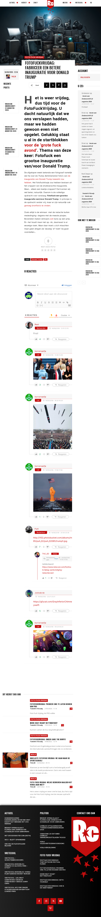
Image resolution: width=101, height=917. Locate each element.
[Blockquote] (60, 302)
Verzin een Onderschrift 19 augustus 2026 (11, 173)
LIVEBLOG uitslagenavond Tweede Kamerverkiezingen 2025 (52, 828)
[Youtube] (60, 901)
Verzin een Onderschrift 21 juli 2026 (92, 262)
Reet (37, 324)
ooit (51, 219)
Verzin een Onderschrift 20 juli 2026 (92, 273)
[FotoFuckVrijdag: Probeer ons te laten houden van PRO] (15, 706)
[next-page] (83, 282)
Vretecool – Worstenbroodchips (14, 859)
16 (71, 741)
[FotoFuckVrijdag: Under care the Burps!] (15, 741)
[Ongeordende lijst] (56, 302)
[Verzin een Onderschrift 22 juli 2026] (81, 251)
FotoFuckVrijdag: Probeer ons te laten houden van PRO (51, 705)
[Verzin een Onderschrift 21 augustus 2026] (11, 119)
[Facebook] (46, 85)
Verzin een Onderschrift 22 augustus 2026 (10, 107)
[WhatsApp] (64, 85)
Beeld (33, 754)
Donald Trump (37, 259)
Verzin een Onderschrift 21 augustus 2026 (11, 129)
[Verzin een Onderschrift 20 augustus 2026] (11, 140)
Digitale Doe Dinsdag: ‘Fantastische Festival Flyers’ (50, 862)
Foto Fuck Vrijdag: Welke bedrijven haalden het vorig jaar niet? (51, 783)
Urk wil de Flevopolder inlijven (15, 845)
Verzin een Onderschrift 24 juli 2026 (92, 229)
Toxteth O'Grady (36, 709)
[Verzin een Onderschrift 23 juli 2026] (81, 240)
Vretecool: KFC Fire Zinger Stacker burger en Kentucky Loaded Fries (17, 889)
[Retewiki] (50, 908)
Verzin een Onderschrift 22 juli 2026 (92, 251)
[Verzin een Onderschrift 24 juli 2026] (81, 229)
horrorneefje (40, 351)
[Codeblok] (63, 302)
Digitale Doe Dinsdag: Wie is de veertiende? (52, 887)
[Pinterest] (58, 85)
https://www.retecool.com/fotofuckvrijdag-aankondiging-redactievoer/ (56, 570)
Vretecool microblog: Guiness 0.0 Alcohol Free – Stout (16, 866)
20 (71, 709)
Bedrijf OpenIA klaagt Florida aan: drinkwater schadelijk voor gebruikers (17, 829)
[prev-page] (79, 282)
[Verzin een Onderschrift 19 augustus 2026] (11, 163)
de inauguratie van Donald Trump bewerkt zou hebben (47, 179)
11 (71, 787)
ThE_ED (13, 76)
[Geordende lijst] (52, 302)
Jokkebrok (40, 593)
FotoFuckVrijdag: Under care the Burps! (48, 739)
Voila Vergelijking (48, 847)
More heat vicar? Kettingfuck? (43, 722)
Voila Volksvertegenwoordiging (52, 842)
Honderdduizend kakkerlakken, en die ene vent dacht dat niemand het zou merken (17, 821)
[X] (52, 85)
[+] (41, 305)
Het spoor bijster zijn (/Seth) (18, 836)
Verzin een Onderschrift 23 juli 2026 (92, 240)
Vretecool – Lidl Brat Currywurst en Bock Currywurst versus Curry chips (16, 880)
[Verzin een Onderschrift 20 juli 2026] (81, 273)
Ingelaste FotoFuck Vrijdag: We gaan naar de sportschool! (50, 759)
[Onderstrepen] (45, 302)
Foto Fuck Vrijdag (34, 57)
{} (38, 305)
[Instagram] (46, 901)
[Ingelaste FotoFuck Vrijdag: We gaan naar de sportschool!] (15, 760)
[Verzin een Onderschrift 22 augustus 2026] (11, 96)
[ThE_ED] (8, 76)
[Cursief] (41, 302)
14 (62, 725)
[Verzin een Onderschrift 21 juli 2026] (81, 262)
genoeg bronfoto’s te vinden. (37, 205)
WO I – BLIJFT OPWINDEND (15, 840)
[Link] (67, 302)
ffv (46, 259)
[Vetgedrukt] (38, 302)
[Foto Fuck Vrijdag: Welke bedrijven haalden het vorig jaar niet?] (15, 784)
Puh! (37, 529)
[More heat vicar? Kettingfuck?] (15, 724)
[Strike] (49, 302)
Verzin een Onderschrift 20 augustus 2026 (10, 151)
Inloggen (68, 285)
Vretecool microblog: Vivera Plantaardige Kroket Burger (17, 873)
